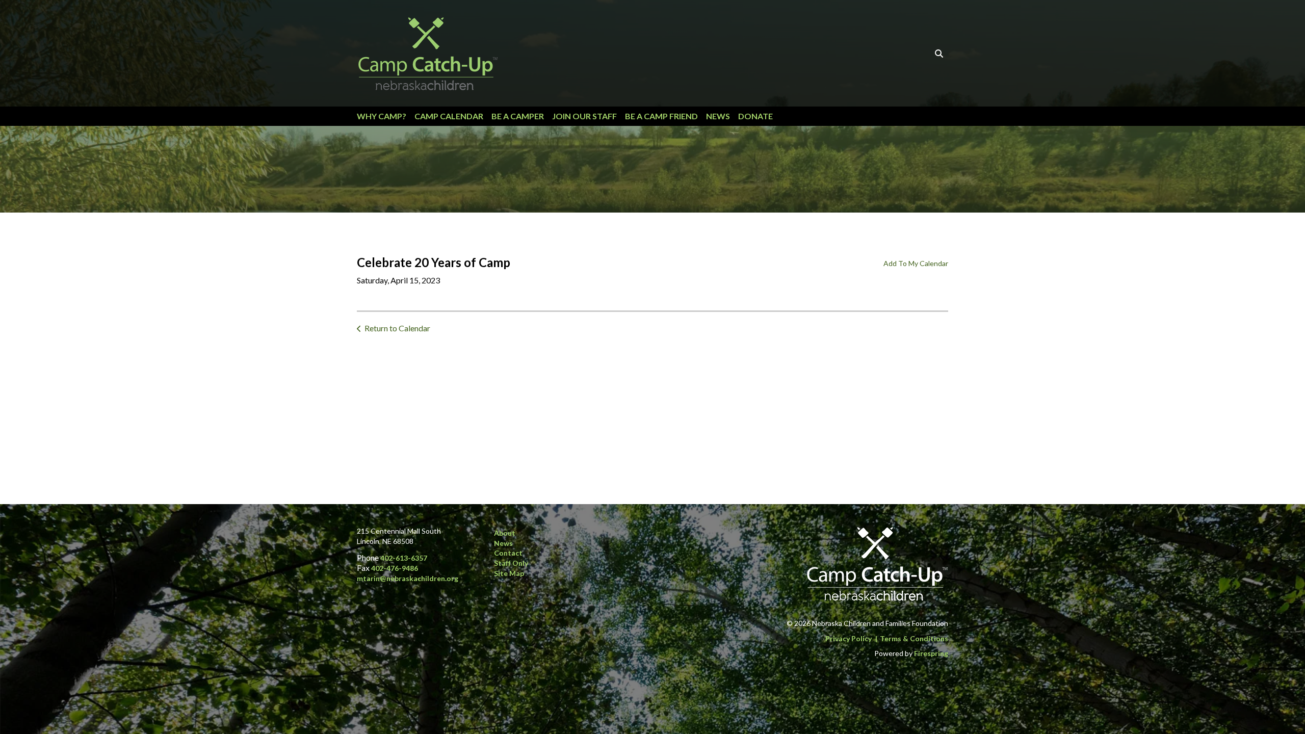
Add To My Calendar (915, 263)
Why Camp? (381, 116)
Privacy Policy (848, 638)
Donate (755, 116)
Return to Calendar (397, 328)
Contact (508, 552)
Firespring (931, 653)
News (718, 116)
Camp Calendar (448, 116)
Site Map (509, 573)
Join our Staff (584, 116)
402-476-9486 (394, 568)
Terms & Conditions (914, 638)
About (504, 533)
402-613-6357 (403, 558)
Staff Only (511, 563)
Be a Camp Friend (661, 116)
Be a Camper (517, 116)
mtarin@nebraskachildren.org (407, 578)
